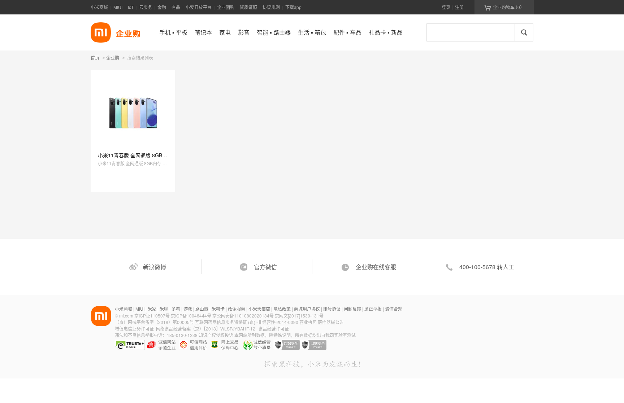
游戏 (187, 309)
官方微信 (265, 267)
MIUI (117, 7)
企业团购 (225, 7)
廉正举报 (373, 309)
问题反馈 (352, 309)
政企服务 (236, 309)
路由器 (201, 309)
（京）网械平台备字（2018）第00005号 (155, 322)
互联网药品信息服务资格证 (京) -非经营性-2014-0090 (247, 322)
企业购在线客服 (376, 267)
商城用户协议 (307, 309)
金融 (161, 7)
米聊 (164, 309)
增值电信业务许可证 (134, 328)
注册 (459, 7)
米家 (152, 309)
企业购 (112, 58)
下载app (293, 7)
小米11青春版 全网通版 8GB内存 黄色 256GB (149, 155)
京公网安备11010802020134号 (243, 315)
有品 (176, 7)
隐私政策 (282, 309)
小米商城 (99, 7)
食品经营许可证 (274, 328)
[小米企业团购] (101, 32)
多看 (176, 309)
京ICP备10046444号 (191, 315)
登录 (446, 7)
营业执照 (308, 322)
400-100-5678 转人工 (486, 267)
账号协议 (332, 309)
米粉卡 (218, 309)
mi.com (126, 315)
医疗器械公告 (331, 322)
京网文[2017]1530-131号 (299, 315)
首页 (95, 57)
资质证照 (248, 7)
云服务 (145, 7)
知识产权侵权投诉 (216, 335)
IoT (131, 7)
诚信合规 (393, 309)
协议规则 (271, 7)
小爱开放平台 (199, 7)
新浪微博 (154, 267)
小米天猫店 (259, 309)
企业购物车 (504, 7)
